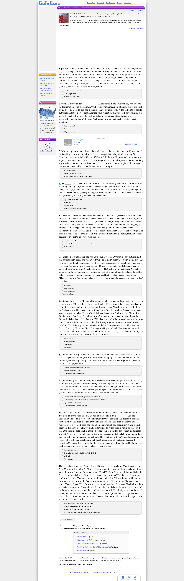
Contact (98, 572)
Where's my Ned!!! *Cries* (72, 370)
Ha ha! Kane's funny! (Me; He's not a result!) (78, 176)
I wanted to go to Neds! (71, 241)
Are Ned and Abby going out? (73, 173)
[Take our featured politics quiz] (47, 114)
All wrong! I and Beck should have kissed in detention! (81, 512)
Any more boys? (68, 294)
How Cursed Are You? (84, 540)
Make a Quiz (91, 3)
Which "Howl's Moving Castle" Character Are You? (94, 547)
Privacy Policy (89, 572)
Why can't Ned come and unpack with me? (77, 244)
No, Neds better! (69, 341)
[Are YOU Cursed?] (68, 142)
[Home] (49, 3)
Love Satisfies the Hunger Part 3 (88, 543)
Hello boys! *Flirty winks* (71, 97)
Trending (135, 579)
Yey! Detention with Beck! (72, 403)
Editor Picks (127, 3)
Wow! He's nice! (68, 288)
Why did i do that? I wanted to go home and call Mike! (81, 397)
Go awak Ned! (68, 205)
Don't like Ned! (68, 247)
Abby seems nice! (69, 132)
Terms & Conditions (76, 572)
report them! (48, 149)
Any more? (67, 347)
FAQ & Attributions (108, 572)
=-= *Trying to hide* (69, 94)
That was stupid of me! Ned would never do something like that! (84, 400)
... (64, 250)
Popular (119, 3)
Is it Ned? (66, 456)
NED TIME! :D (68, 202)
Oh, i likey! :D (68, 338)
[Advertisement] (101, 48)
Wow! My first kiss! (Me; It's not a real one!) (78, 503)
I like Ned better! (69, 291)
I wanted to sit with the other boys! (75, 208)
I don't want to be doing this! (73, 91)
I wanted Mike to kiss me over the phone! (77, 506)
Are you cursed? (82, 537)
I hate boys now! (69, 126)
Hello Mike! (67, 285)
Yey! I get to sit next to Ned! (72, 200)
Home (122, 579)
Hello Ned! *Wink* (69, 170)
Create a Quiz (130, 144)
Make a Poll (100, 3)
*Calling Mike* (68, 344)
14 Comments (130, 10)
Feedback (140, 10)
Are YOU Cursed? (81, 142)
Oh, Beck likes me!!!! (70, 450)
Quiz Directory (110, 3)
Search (129, 579)
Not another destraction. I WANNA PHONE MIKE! (79, 453)
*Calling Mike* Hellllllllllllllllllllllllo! (73, 373)
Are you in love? (82, 550)
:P (64, 129)
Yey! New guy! (68, 459)
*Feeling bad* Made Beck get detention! (76, 367)
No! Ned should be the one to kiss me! (76, 509)
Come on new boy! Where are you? (75, 405)
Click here (139, 28)
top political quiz (50, 123)
